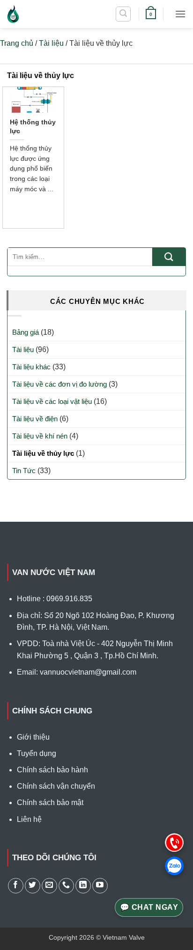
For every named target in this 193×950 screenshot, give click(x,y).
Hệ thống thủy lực (33, 126)
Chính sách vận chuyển (56, 786)
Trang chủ (16, 43)
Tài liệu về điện (35, 419)
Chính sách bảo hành (52, 770)
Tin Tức (24, 471)
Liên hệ (29, 819)
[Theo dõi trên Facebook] (15, 885)
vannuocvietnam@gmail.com (88, 672)
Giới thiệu (33, 737)
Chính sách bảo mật (50, 802)
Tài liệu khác (31, 367)
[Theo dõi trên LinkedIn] (83, 885)
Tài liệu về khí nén (39, 436)
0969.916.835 (69, 599)
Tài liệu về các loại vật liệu (52, 401)
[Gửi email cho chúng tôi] (49, 885)
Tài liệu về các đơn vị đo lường (59, 384)
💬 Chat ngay (149, 907)
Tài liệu (51, 43)
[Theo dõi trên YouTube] (100, 885)
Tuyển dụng (36, 753)
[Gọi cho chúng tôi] (66, 885)
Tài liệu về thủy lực (43, 453)
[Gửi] (169, 257)
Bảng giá (25, 332)
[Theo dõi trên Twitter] (32, 885)
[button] (123, 14)
